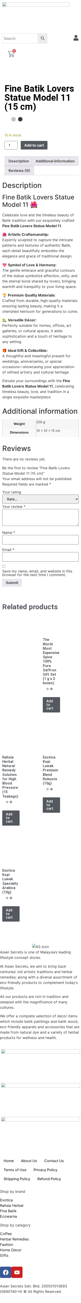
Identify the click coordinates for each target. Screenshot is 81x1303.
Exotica (6, 1200)
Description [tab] (19, 161)
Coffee (6, 1233)
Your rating (11, 492)
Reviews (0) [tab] (19, 170)
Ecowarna (8, 1216)
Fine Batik (8, 1211)
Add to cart (34, 145)
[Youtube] (16, 1272)
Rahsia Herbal (11, 1205)
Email (8, 549)
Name (8, 532)
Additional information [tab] (55, 161)
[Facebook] (5, 1272)
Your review (13, 506)
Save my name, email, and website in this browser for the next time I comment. (37, 573)
